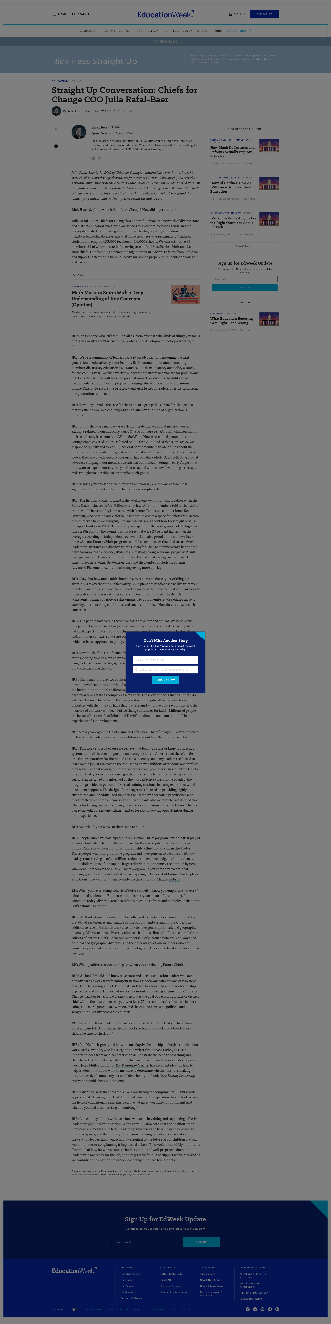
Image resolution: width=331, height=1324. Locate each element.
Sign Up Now (166, 679)
